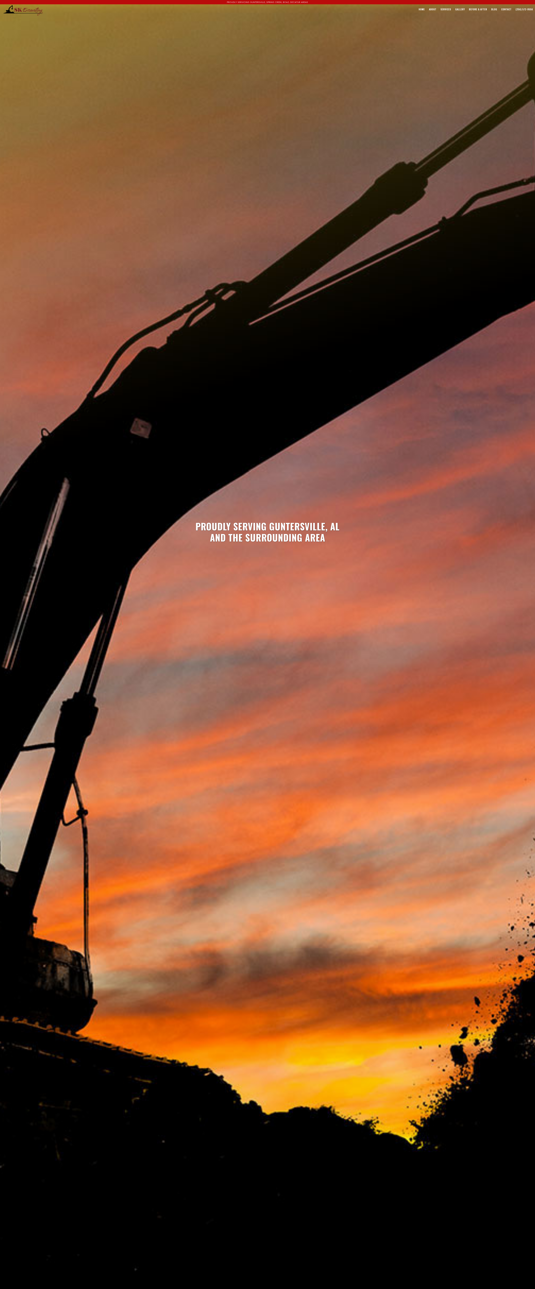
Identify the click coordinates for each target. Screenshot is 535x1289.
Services (446, 9)
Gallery (460, 9)
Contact (506, 9)
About (432, 9)
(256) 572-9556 (524, 9)
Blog (494, 9)
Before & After (478, 9)
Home (422, 9)
